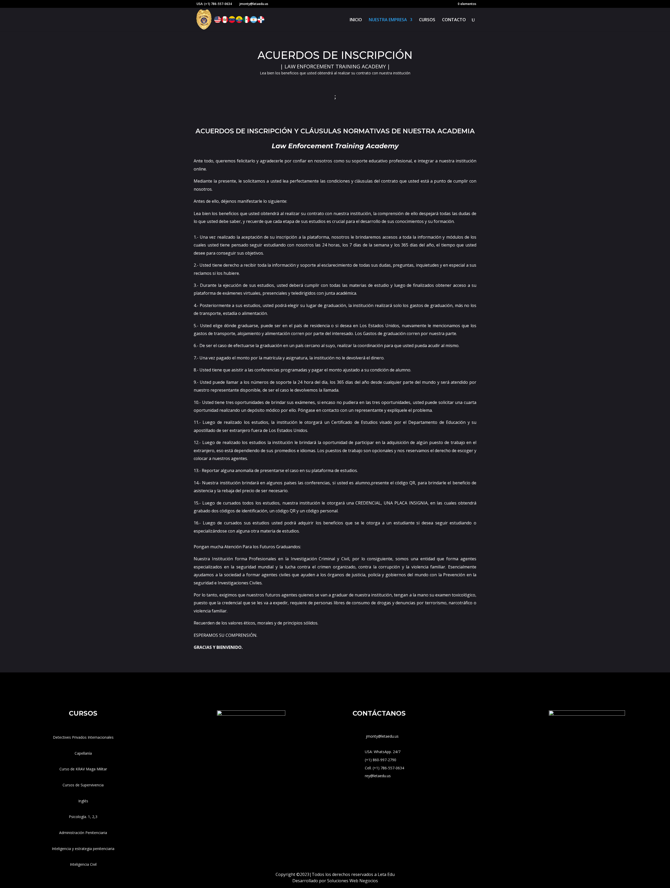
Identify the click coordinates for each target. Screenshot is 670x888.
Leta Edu (386, 874)
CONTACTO (454, 20)
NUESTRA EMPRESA (388, 20)
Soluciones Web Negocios (352, 881)
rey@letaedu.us (378, 775)
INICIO (356, 20)
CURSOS (427, 20)
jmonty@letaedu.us (382, 736)
